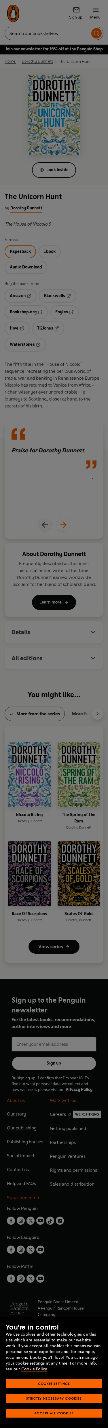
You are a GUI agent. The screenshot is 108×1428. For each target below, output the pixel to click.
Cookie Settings (54, 1383)
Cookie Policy (34, 1369)
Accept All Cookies (54, 1413)
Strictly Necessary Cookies (54, 1398)
